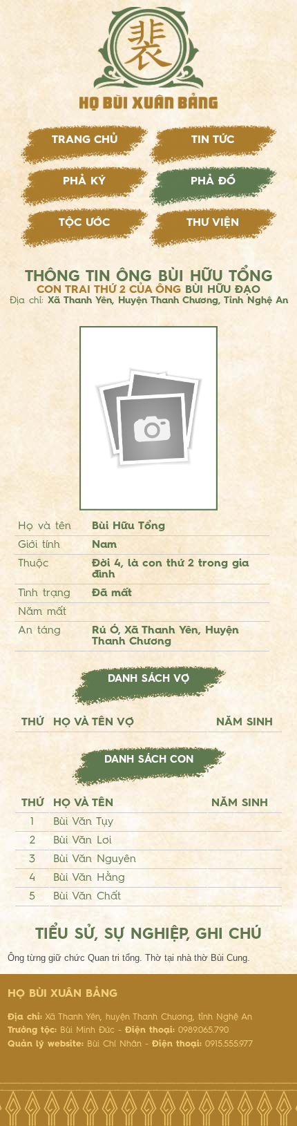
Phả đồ (213, 181)
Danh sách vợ (148, 679)
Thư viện (212, 223)
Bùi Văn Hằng (89, 878)
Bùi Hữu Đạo (222, 290)
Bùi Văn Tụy (83, 822)
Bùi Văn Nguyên (94, 859)
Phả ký (84, 181)
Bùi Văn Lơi (82, 840)
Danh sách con (148, 760)
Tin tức (212, 140)
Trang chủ (84, 140)
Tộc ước (84, 223)
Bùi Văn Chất (87, 896)
